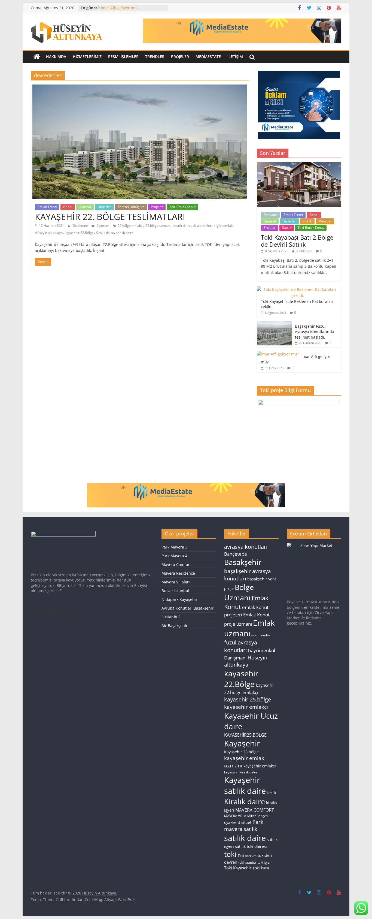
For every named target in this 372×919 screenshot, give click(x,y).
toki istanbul (247, 862)
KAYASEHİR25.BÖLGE (245, 735)
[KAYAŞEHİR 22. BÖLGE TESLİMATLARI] (139, 88)
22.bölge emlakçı (130, 225)
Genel (67, 206)
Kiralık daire (105, 232)
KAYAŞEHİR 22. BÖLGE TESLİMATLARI (110, 216)
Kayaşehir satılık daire (245, 785)
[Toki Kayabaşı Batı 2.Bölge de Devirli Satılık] (299, 165)
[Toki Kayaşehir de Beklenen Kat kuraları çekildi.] (298, 289)
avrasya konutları (245, 546)
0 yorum (102, 225)
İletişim (235, 56)
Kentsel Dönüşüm (131, 206)
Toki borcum (247, 855)
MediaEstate (208, 56)
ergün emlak (223, 225)
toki (230, 854)
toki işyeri (265, 862)
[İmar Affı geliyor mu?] (278, 354)
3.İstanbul (170, 616)
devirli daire (182, 225)
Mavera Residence (178, 573)
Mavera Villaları (175, 581)
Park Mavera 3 (174, 547)
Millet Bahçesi (258, 815)
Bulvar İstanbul (175, 590)
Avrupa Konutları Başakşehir (187, 608)
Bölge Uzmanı (239, 592)
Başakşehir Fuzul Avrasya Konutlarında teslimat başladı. (314, 331)
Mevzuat (324, 221)
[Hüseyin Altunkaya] (37, 56)
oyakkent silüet (237, 822)
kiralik (271, 792)
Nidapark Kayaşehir (179, 599)
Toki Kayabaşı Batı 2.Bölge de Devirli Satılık (297, 240)
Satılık (286, 227)
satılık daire (124, 232)
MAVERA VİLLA (235, 815)
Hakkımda (56, 56)
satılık (250, 829)
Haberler (104, 206)
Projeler (180, 56)
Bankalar (270, 214)
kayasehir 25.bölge (247, 699)
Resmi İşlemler (123, 56)
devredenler (202, 225)
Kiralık (307, 221)
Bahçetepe (235, 554)
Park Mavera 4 (174, 555)
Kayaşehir (242, 743)
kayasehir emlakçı (246, 706)
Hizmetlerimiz (87, 56)
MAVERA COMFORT (254, 810)
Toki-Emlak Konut (182, 206)
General (85, 206)
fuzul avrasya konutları (240, 646)
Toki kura (260, 867)
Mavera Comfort (176, 564)
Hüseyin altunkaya (49, 232)
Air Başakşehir (174, 625)
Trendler (154, 56)
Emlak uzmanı (249, 628)
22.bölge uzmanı (157, 225)
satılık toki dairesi (251, 846)
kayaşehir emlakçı (259, 766)
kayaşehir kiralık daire (240, 772)
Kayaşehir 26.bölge (241, 751)
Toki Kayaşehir (237, 867)
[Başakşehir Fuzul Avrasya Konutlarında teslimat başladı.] (274, 323)
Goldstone (80, 225)
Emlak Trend (47, 206)
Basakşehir (242, 562)
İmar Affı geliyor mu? (119, 7)
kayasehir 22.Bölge (79, 232)
